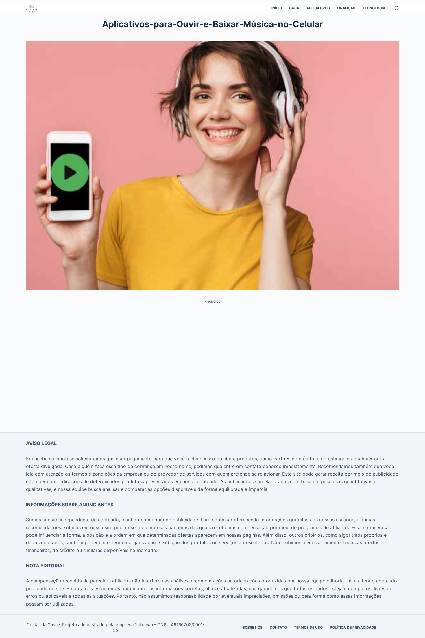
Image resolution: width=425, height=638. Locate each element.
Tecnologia (374, 8)
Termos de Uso (308, 627)
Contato (278, 627)
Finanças (346, 8)
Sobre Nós (253, 627)
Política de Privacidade (353, 627)
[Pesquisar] (397, 8)
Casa (294, 8)
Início (276, 8)
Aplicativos (318, 8)
